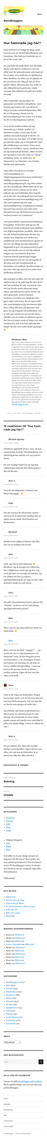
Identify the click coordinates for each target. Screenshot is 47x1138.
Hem (6, 1099)
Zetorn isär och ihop (15, 900)
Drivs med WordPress (23, 1134)
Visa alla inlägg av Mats (20, 404)
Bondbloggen (13, 20)
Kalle (8, 824)
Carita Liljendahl (13, 944)
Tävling (9, 1014)
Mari (10, 640)
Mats (9, 413)
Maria (8, 846)
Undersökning (12, 1017)
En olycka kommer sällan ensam (20, 906)
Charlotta (10, 818)
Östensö (37, 413)
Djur (8, 985)
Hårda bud (10, 897)
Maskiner (10, 995)
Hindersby (10, 992)
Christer (9, 821)
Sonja (8, 830)
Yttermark (10, 1023)
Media (9, 998)
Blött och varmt (13, 913)
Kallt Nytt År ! (12, 910)
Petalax (9, 1004)
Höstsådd (10, 916)
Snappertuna (12, 1007)
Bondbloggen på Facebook (30, 1081)
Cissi (8, 843)
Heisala (9, 988)
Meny (39, 14)
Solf (7, 1011)
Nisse (8, 827)
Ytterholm (10, 1020)
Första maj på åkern (15, 903)
